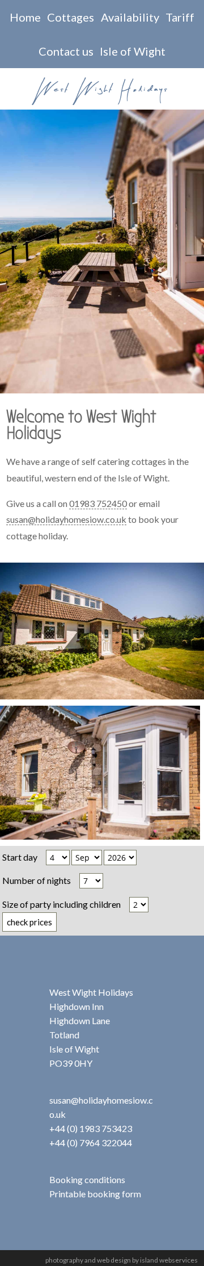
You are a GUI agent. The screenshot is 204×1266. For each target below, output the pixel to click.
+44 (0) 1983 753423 (90, 1128)
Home (25, 17)
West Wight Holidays (102, 89)
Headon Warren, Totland (100, 723)
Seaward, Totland (102, 579)
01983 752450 (98, 503)
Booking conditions (87, 1179)
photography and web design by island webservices (121, 1260)
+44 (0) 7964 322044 (90, 1142)
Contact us (66, 51)
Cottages (70, 17)
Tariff (179, 17)
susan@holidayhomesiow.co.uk (66, 519)
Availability (130, 17)
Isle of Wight (132, 51)
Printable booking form (95, 1193)
